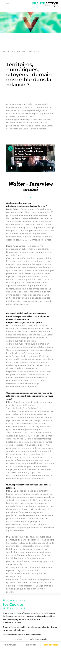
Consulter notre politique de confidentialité (22, 635)
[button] (7, 3)
